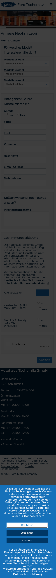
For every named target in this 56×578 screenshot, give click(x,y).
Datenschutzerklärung (27, 574)
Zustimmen (27, 533)
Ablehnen (27, 540)
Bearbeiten (27, 525)
